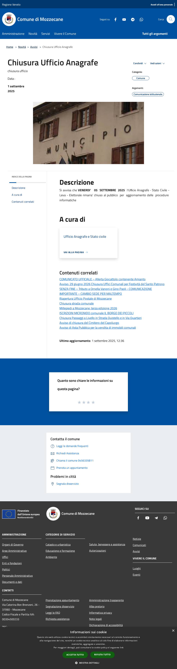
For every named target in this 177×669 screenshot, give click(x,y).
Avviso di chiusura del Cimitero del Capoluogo (89, 322)
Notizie (137, 539)
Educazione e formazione (60, 551)
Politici (6, 569)
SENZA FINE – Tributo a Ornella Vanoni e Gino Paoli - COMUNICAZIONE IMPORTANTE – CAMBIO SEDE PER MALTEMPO (105, 291)
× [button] (173, 630)
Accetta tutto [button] (75, 654)
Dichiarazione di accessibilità (106, 625)
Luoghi (137, 568)
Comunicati (139, 545)
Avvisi (34, 47)
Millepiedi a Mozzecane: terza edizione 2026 (88, 308)
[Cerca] (171, 19)
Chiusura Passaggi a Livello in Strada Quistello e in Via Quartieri (100, 318)
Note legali (95, 619)
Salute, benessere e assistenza (107, 544)
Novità (22, 47)
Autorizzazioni (97, 550)
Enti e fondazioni (12, 563)
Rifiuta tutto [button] (102, 654)
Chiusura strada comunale (76, 303)
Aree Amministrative (14, 551)
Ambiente (51, 557)
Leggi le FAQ (53, 613)
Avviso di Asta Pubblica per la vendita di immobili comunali (97, 327)
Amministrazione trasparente (106, 600)
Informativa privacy (100, 613)
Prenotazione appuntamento (62, 600)
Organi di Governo (12, 544)
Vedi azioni (156, 63)
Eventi (136, 575)
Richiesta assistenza (57, 619)
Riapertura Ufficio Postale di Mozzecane (85, 298)
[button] (88, 663)
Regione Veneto (11, 4)
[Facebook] (114, 19)
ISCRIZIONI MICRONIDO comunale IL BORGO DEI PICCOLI (96, 313)
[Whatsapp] (140, 19)
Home (9, 47)
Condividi (138, 63)
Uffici (5, 557)
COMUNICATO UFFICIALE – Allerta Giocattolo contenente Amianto (102, 279)
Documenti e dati (12, 582)
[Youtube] (122, 19)
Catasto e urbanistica (58, 544)
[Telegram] (131, 19)
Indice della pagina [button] (22, 176)
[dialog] (88, 648)
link (121, 647)
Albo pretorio (96, 606)
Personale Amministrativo (17, 576)
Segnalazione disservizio (60, 606)
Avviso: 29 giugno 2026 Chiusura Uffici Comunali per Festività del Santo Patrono (112, 284)
